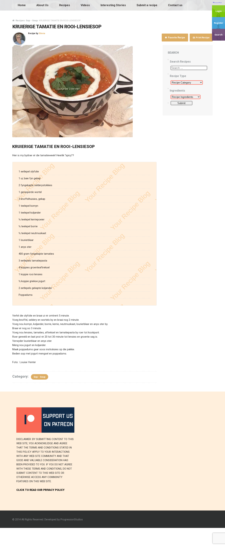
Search (218, 34)
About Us (42, 5)
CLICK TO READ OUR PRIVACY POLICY (40, 490)
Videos (85, 5)
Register (218, 23)
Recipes (64, 5)
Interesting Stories (113, 5)
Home (22, 5)
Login (219, 11)
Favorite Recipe (176, 37)
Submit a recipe (147, 5)
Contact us (175, 5)
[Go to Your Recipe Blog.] (13, 20)
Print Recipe (202, 37)
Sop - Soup (40, 377)
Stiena (42, 33)
